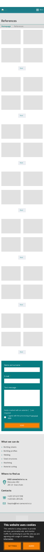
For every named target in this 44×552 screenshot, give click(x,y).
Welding (7, 455)
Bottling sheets (10, 447)
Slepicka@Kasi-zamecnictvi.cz (19, 503)
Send (22, 425)
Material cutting (10, 466)
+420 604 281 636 (15, 499)
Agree (31, 546)
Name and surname (13, 365)
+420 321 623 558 (15, 496)
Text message (11, 387)
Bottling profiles (10, 451)
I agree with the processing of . (23, 417)
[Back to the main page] (9, 10)
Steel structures (10, 459)
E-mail (7, 376)
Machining (8, 463)
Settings (12, 546)
